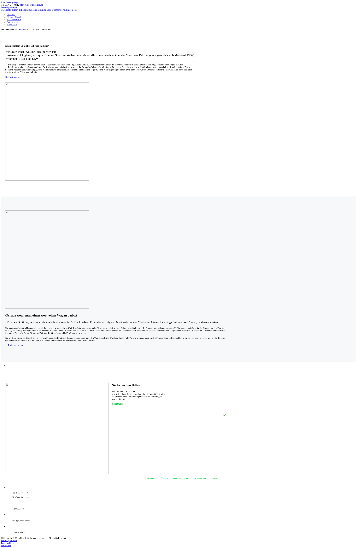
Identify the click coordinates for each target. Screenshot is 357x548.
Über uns (164, 478)
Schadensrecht (200, 478)
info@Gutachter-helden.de (31, 5)
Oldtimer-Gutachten (181, 478)
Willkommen (150, 478)
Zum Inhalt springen (10, 2)
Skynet (22, 29)
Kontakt (214, 478)
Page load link (7, 543)
